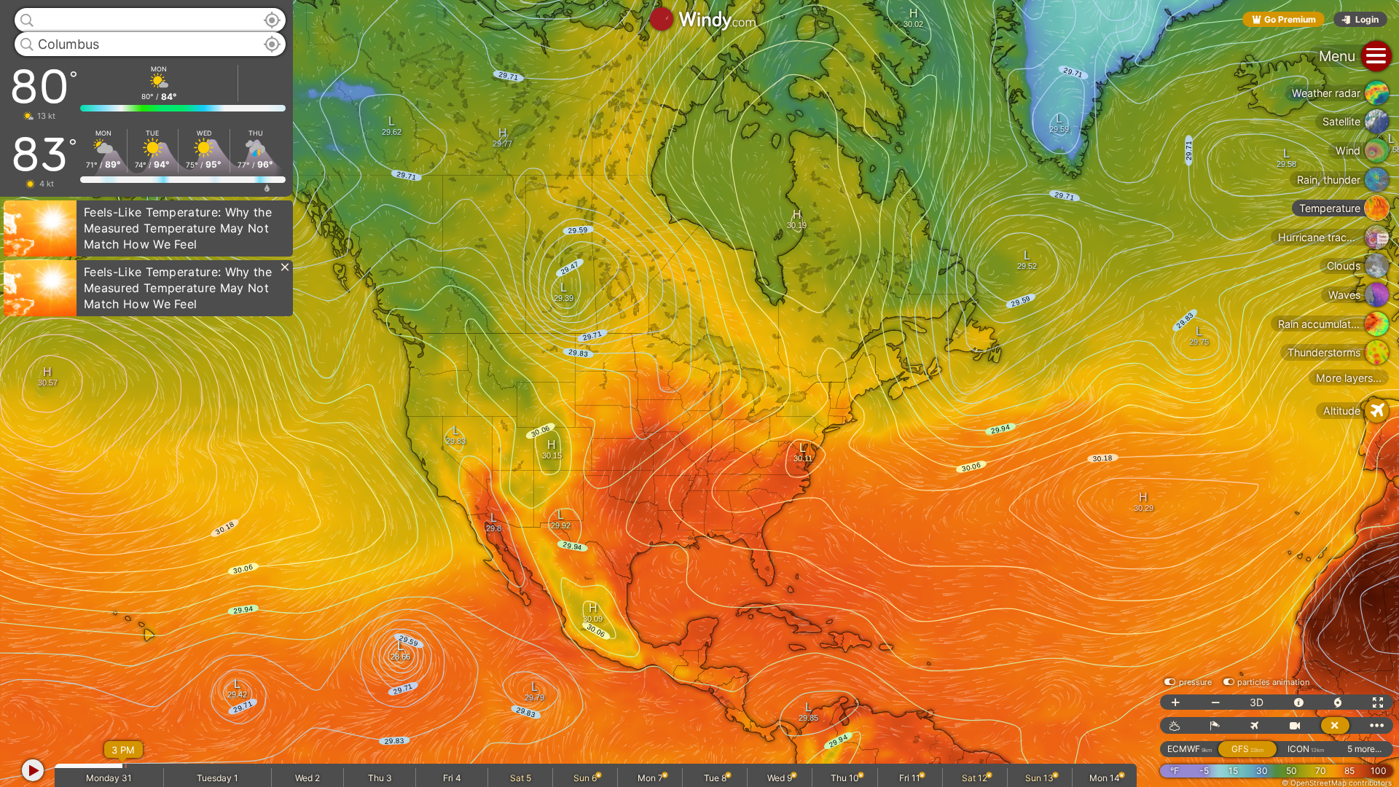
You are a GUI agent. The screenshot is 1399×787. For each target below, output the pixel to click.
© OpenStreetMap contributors (1337, 782)
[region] (699, 393)
